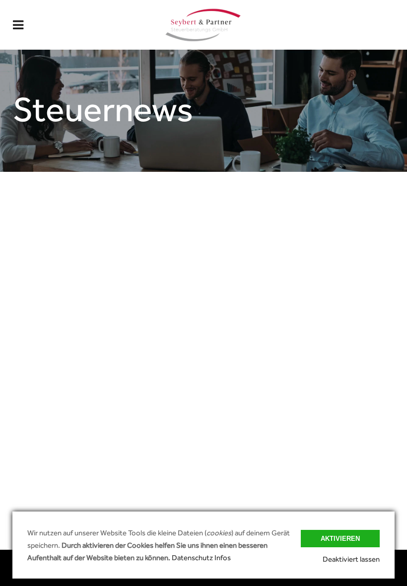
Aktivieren (340, 538)
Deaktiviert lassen (351, 559)
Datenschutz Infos (201, 557)
